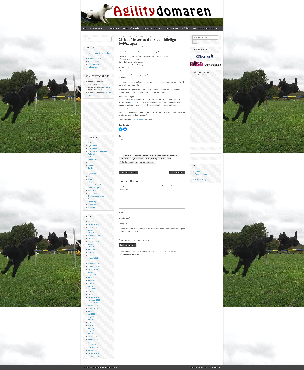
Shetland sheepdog (126, 162)
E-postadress (124, 218)
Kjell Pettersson (137, 159)
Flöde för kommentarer (203, 177)
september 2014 (94, 272)
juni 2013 (91, 314)
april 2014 (91, 286)
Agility (90, 143)
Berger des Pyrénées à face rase (144, 155)
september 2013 (94, 306)
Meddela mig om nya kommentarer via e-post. (138, 236)
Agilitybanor (92, 146)
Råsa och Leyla (149, 36)
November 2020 (94, 64)
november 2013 (94, 300)
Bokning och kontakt (131, 28)
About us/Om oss (96, 28)
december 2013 (94, 297)
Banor (108, 81)
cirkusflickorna (137, 52)
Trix (136, 162)
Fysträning (92, 174)
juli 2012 (91, 328)
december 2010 (94, 353)
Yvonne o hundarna (126, 47)
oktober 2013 (93, 303)
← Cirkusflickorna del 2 (128, 172)
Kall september (93, 67)
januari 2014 (92, 294)
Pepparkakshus (94, 61)
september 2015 (94, 244)
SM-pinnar (92, 190)
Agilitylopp (92, 157)
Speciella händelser (162, 36)
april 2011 (91, 342)
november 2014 (94, 266)
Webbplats (123, 224)
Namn (121, 212)
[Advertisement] (93, 116)
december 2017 (94, 236)
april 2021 (91, 222)
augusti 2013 (93, 308)
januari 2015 (92, 261)
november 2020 (94, 227)
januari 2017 (92, 238)
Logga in (198, 171)
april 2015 (91, 255)
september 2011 (94, 339)
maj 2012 (91, 331)
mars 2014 (92, 289)
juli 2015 (91, 247)
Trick (171, 36)
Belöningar (127, 155)
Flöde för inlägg (201, 174)
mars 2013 (92, 322)
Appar (90, 162)
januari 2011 (92, 350)
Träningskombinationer (96, 196)
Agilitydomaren (99, 367)
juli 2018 (91, 233)
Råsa (169, 159)
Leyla (147, 159)
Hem (84, 28)
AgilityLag (91, 154)
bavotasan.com (216, 367)
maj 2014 (91, 283)
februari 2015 (93, 258)
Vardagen (91, 207)
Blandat (91, 165)
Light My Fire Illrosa (158, 159)
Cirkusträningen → (177, 172)
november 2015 (94, 241)
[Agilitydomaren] (152, 13)
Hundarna (113, 28)
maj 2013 (91, 317)
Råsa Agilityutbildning (151, 28)
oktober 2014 (93, 269)
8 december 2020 (94, 59)
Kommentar (123, 190)
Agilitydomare (93, 148)
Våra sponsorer (172, 28)
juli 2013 (91, 311)
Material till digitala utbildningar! (206, 28)
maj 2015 (91, 252)
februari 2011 (93, 348)
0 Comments (150, 47)
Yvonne (140, 120)
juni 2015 (91, 250)
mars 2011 (92, 345)
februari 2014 (93, 292)
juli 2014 (91, 278)
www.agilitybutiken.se (147, 162)
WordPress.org (200, 180)
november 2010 (94, 356)
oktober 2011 (93, 336)
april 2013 (91, 320)
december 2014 (94, 264)
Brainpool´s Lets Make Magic (168, 155)
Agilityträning (93, 160)
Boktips (90, 168)
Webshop (185, 28)
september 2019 (94, 230)
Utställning (92, 202)
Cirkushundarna (125, 159)
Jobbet (90, 179)
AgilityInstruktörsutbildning (98, 151)
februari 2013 (93, 325)
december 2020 (94, 224)
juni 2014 (91, 280)
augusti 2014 (93, 275)
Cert (89, 171)
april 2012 (91, 334)
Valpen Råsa (92, 204)
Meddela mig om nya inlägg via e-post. (135, 240)
